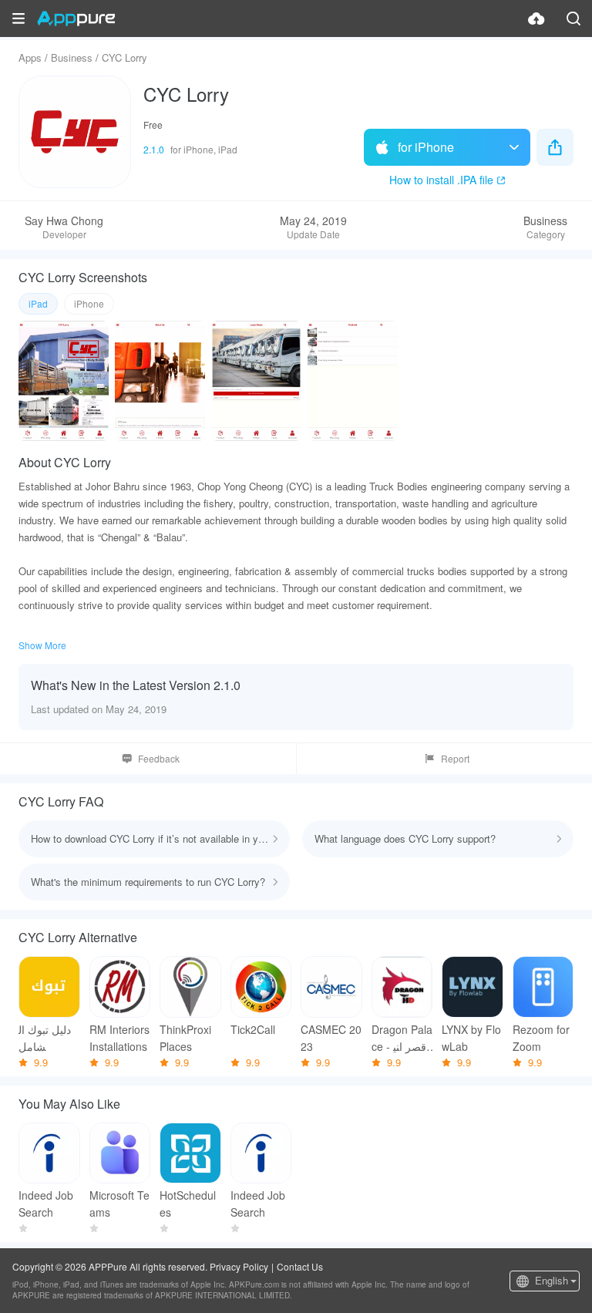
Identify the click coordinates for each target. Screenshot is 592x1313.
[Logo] (76, 18)
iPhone (89, 303)
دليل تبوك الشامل (44, 1038)
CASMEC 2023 (331, 1038)
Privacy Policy (239, 1266)
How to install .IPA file (441, 179)
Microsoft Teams (119, 1203)
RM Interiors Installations (119, 1038)
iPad (38, 303)
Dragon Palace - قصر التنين (402, 1038)
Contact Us (300, 1266)
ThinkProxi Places (185, 1038)
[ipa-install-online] (536, 18)
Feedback (159, 758)
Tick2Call (252, 1029)
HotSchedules (188, 1203)
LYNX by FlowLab (471, 1038)
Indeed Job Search (45, 1203)
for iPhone (426, 147)
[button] (18, 18)
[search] (573, 18)
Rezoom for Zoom (541, 1038)
